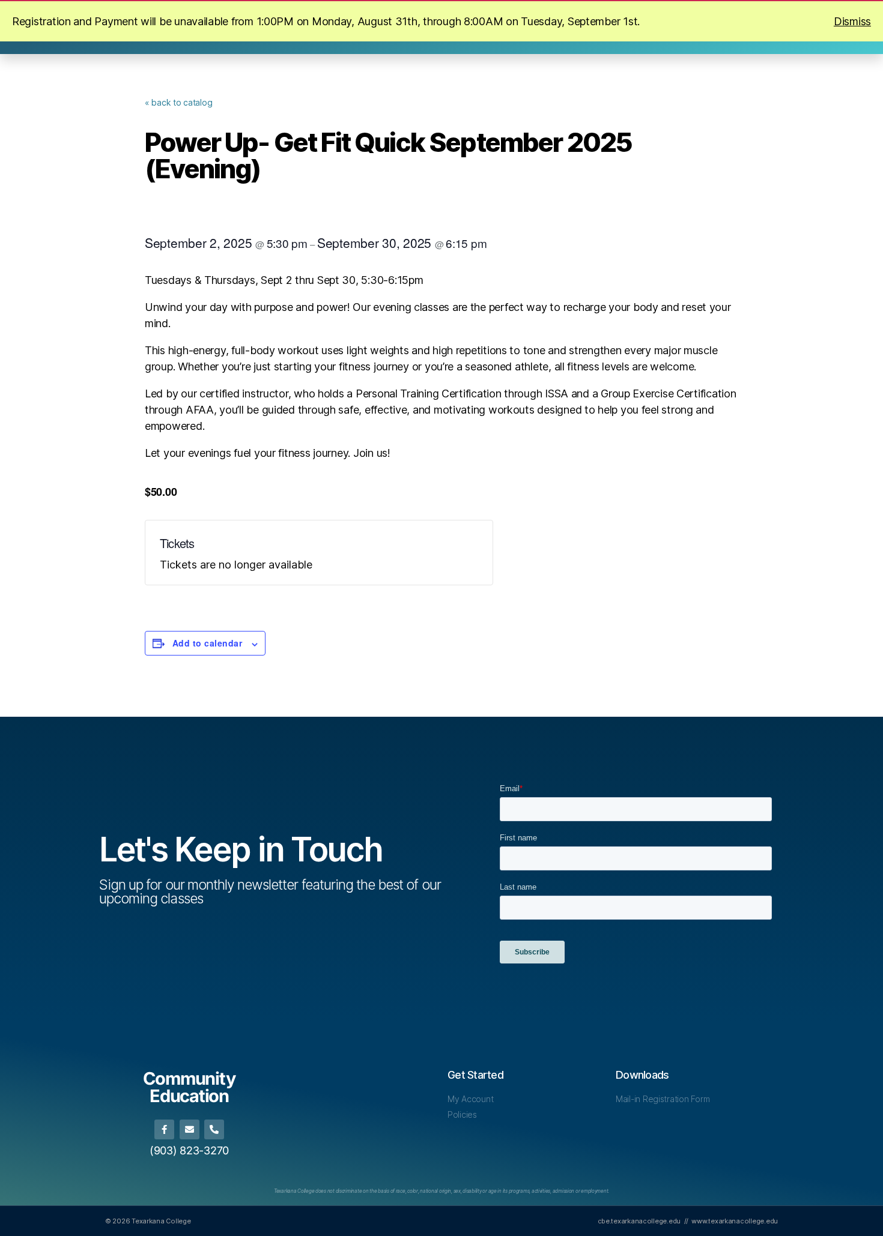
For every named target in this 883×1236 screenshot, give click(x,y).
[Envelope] (189, 1129)
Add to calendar (207, 643)
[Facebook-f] (164, 1129)
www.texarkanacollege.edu (734, 1221)
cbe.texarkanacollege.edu (639, 1221)
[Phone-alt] (214, 1129)
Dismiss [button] (852, 21)
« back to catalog (178, 102)
